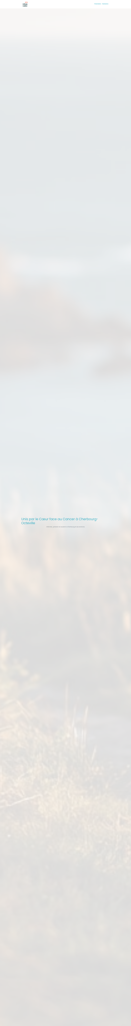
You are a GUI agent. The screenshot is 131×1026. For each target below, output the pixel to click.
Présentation (97, 3)
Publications (105, 3)
